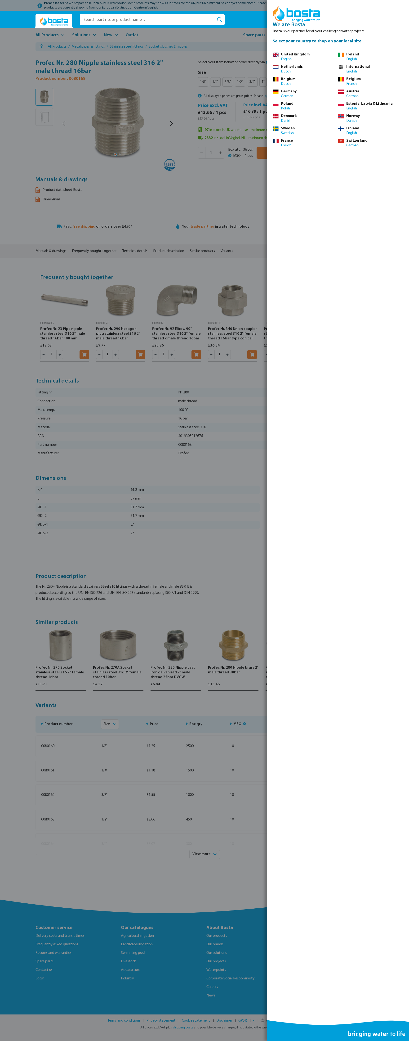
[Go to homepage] (54, 21)
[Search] (219, 19)
